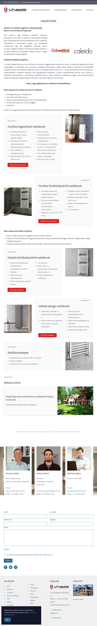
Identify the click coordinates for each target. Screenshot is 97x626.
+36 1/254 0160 (13, 2)
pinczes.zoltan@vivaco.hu (15, 491)
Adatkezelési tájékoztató (43, 555)
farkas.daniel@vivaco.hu (51, 491)
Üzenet (6, 527)
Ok (7, 620)
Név (6, 512)
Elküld (8, 560)
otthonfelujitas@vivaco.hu (32, 2)
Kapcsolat (89, 10)
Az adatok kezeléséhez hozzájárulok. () (29, 555)
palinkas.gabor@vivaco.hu (77, 491)
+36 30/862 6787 (17, 494)
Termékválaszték (60, 10)
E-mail (53, 512)
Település (53, 520)
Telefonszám (8, 520)
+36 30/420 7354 (47, 494)
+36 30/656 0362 (78, 494)
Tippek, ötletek (76, 10)
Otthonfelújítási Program (41, 10)
